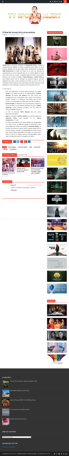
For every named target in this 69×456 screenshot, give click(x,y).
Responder (14, 190)
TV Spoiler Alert (13, 453)
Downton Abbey (22, 147)
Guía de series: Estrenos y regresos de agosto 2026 (23, 381)
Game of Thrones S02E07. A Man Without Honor (23, 400)
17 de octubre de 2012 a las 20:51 (34, 185)
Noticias (5, 149)
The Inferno (13, 149)
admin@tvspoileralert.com (44, 453)
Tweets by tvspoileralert (8, 447)
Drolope (5, 34)
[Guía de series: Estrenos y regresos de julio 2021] (23, 162)
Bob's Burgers (12, 147)
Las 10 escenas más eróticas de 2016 (20, 409)
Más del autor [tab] (23, 155)
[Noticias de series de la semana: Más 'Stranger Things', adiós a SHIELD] (37, 162)
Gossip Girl (37, 147)
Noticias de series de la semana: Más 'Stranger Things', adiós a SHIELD (37, 170)
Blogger (35, 453)
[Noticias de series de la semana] (9, 165)
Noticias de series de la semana (8, 173)
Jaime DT (13, 185)
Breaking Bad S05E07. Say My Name (19, 390)
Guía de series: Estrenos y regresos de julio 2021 (22, 169)
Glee (30, 147)
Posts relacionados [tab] (10, 155)
